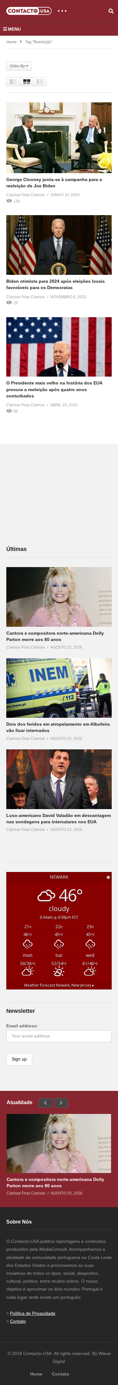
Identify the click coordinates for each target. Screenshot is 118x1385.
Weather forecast (59, 985)
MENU (14, 29)
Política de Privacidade (32, 1313)
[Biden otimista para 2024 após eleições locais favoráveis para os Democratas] (59, 245)
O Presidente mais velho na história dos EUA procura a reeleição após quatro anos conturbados (54, 389)
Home (11, 42)
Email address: (22, 1025)
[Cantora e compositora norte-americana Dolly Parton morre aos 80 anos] (59, 596)
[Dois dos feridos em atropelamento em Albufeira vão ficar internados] (59, 688)
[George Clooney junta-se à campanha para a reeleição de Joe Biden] (59, 137)
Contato (18, 1321)
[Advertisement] (53, 494)
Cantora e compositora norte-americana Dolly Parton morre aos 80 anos (55, 1182)
